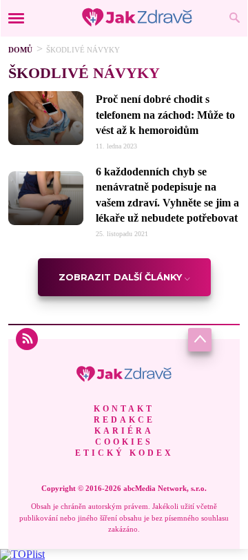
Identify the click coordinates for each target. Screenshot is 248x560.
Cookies (124, 442)
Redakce (124, 420)
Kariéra (124, 431)
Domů (20, 50)
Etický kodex (124, 453)
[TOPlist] (22, 554)
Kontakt (124, 409)
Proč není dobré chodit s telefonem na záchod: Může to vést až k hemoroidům (165, 114)
